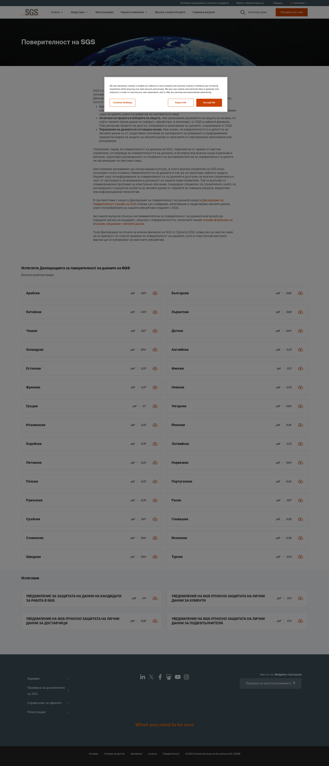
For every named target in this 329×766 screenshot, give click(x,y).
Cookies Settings (122, 102)
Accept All (209, 102)
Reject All (180, 102)
